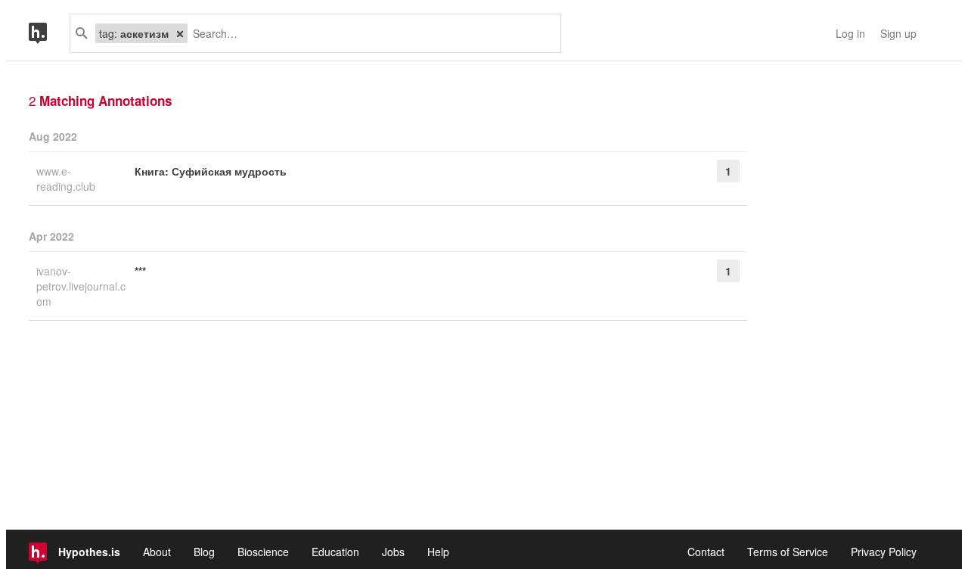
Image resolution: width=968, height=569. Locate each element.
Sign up (898, 33)
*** (140, 270)
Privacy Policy (884, 551)
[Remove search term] (180, 33)
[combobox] (368, 33)
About (157, 551)
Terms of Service (787, 551)
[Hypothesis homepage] (49, 33)
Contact (705, 551)
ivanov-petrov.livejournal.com (81, 286)
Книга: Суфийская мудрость (211, 171)
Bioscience (263, 551)
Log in (850, 33)
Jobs (393, 551)
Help (438, 551)
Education (335, 551)
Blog (204, 551)
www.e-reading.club (67, 178)
